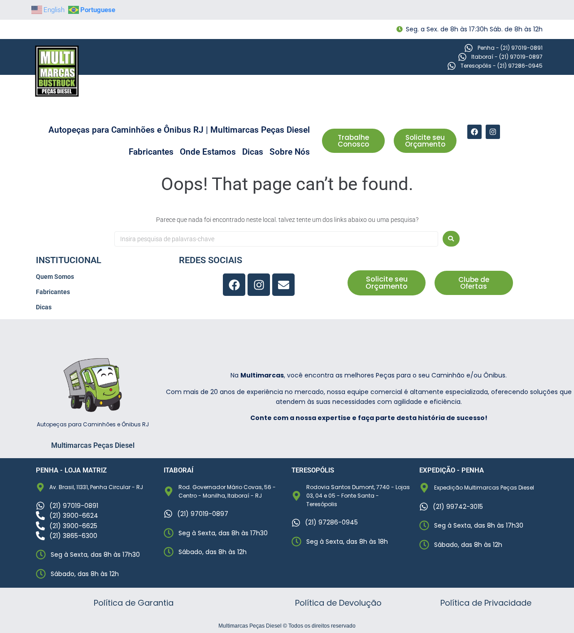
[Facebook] (474, 132)
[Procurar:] (276, 239)
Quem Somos (55, 276)
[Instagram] (493, 132)
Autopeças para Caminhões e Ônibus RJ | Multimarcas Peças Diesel (179, 130)
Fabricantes (151, 152)
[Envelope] (283, 284)
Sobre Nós (290, 152)
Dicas (252, 152)
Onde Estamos (208, 152)
